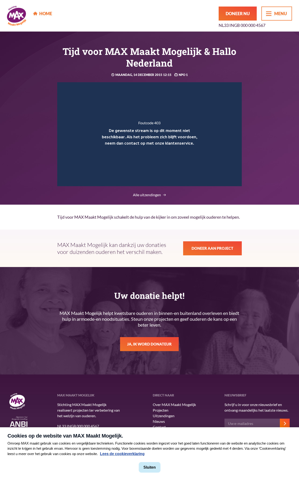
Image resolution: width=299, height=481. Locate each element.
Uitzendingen (163, 415)
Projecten (160, 410)
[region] (149, 134)
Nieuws (159, 421)
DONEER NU (238, 13)
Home (45, 13)
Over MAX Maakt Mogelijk (174, 404)
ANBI (18, 422)
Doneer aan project (212, 248)
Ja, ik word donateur (149, 344)
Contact (159, 427)
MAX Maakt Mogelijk (16, 16)
